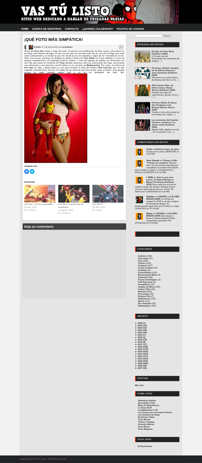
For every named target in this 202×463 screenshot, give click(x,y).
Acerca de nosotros (46, 29)
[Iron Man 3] (107, 194)
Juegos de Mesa (146, 287)
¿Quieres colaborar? (97, 29)
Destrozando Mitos (147, 275)
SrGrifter (37, 47)
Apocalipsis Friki (146, 403)
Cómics (142, 263)
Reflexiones (144, 298)
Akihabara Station (147, 400)
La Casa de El (145, 407)
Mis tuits (139, 385)
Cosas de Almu (145, 268)
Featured (142, 277)
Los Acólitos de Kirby (149, 415)
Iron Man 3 (97, 204)
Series (141, 301)
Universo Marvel (146, 424)
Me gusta (143, 234)
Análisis (142, 256)
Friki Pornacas (145, 282)
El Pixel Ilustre (145, 446)
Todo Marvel (144, 419)
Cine (140, 260)
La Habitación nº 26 (148, 410)
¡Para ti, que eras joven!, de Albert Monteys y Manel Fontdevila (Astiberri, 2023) (160, 181)
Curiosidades (67, 47)
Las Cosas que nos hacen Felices (155, 412)
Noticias (142, 291)
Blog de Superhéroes (148, 405)
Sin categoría (144, 303)
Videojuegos (144, 306)
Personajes (143, 294)
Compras (142, 265)
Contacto (72, 29)
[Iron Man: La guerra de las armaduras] (73, 194)
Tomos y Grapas (146, 422)
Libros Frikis (144, 289)
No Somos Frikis (146, 417)
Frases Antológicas (147, 279)
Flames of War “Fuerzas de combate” (161, 161)
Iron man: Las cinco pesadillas (38, 204)
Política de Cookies (130, 29)
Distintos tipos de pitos (167, 149)
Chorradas (143, 258)
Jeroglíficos (144, 284)
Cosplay (142, 270)
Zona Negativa (145, 429)
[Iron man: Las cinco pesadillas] (39, 194)
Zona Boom (144, 426)
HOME (25, 29)
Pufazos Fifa (144, 296)
